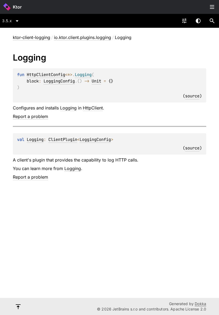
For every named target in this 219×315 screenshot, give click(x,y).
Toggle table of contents (212, 7)
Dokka (200, 303)
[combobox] (11, 21)
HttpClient (93, 108)
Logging (68, 108)
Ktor (17, 7)
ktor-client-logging (31, 37)
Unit (96, 81)
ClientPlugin (62, 139)
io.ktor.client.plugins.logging (82, 37)
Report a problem (30, 116)
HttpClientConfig (46, 74)
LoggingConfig (59, 81)
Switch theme (198, 21)
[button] (212, 21)
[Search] (212, 21)
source (192, 96)
